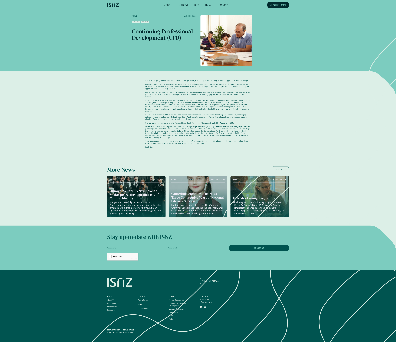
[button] (169, 5)
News (171, 316)
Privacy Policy (113, 330)
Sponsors (111, 310)
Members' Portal (278, 5)
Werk (131, 333)
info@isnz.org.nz (206, 302)
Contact (224, 5)
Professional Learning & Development (178, 304)
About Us (110, 300)
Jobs (196, 5)
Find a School (143, 300)
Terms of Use (128, 330)
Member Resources (176, 309)
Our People (111, 303)
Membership (112, 306)
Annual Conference (176, 300)
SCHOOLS (184, 5)
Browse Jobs (143, 308)
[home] (126, 5)
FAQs (171, 319)
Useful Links (173, 312)
